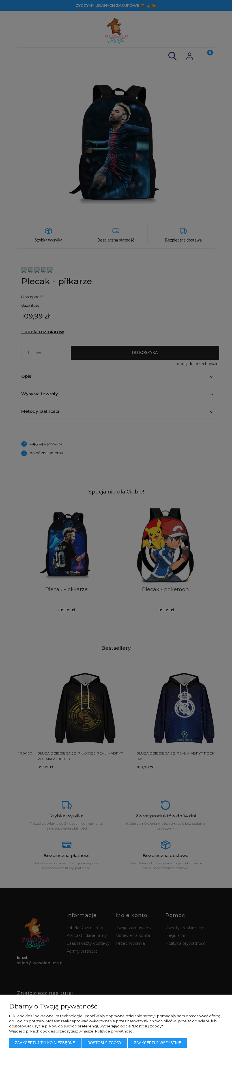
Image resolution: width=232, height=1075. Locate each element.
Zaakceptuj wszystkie (157, 1043)
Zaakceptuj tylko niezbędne (45, 1043)
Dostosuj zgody (104, 1043)
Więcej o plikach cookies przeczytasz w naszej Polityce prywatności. (71, 1031)
